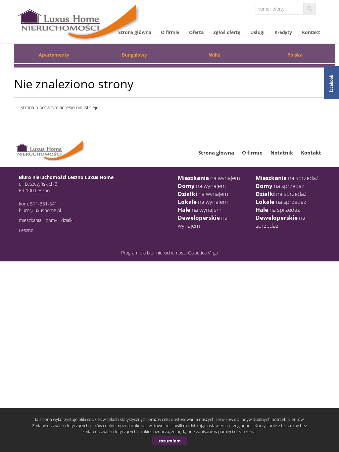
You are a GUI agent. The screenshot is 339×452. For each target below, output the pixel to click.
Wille (214, 55)
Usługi (257, 32)
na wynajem (209, 178)
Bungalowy (134, 55)
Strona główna (134, 32)
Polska (295, 55)
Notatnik (281, 152)
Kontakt (311, 32)
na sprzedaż (287, 178)
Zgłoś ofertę (226, 32)
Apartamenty (54, 55)
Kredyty (283, 32)
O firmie (170, 32)
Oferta (196, 32)
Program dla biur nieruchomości (154, 252)
